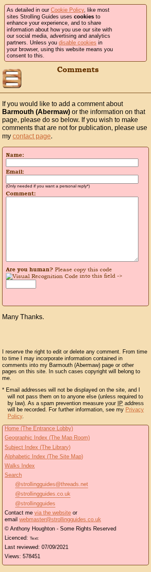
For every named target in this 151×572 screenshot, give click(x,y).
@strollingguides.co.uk (42, 494)
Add (60, 296)
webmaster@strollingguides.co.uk (60, 519)
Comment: (21, 193)
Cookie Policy (67, 10)
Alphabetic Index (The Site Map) (44, 456)
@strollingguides (35, 503)
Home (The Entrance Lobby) (39, 428)
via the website (52, 513)
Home (140, 79)
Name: (15, 155)
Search (13, 475)
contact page (32, 136)
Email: (15, 172)
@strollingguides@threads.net (51, 484)
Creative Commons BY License (56, 537)
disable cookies (77, 42)
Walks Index (20, 466)
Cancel (90, 296)
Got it (128, 33)
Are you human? (64, 272)
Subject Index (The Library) (37, 447)
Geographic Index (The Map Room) (47, 437)
